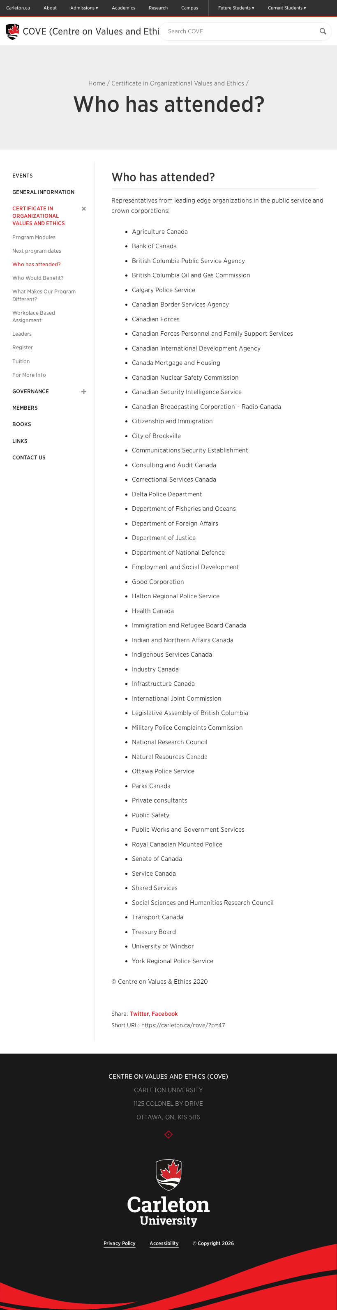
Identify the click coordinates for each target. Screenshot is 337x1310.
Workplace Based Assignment (33, 316)
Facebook (165, 1013)
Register (22, 347)
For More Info (29, 375)
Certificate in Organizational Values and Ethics (177, 83)
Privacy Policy (120, 1243)
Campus (189, 8)
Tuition (21, 361)
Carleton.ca (18, 8)
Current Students (285, 8)
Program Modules (33, 237)
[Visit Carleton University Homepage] (168, 1193)
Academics (123, 8)
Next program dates (36, 251)
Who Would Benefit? (38, 278)
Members (25, 408)
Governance (30, 391)
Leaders (22, 334)
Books (21, 424)
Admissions (82, 8)
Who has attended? (36, 264)
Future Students (234, 8)
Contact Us (29, 457)
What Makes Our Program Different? (44, 295)
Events (22, 176)
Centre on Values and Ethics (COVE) (168, 1076)
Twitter (139, 1013)
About (50, 8)
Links (20, 441)
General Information (43, 192)
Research (158, 8)
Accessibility (164, 1243)
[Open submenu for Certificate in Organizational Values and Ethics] (84, 208)
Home (96, 83)
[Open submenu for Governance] (83, 391)
